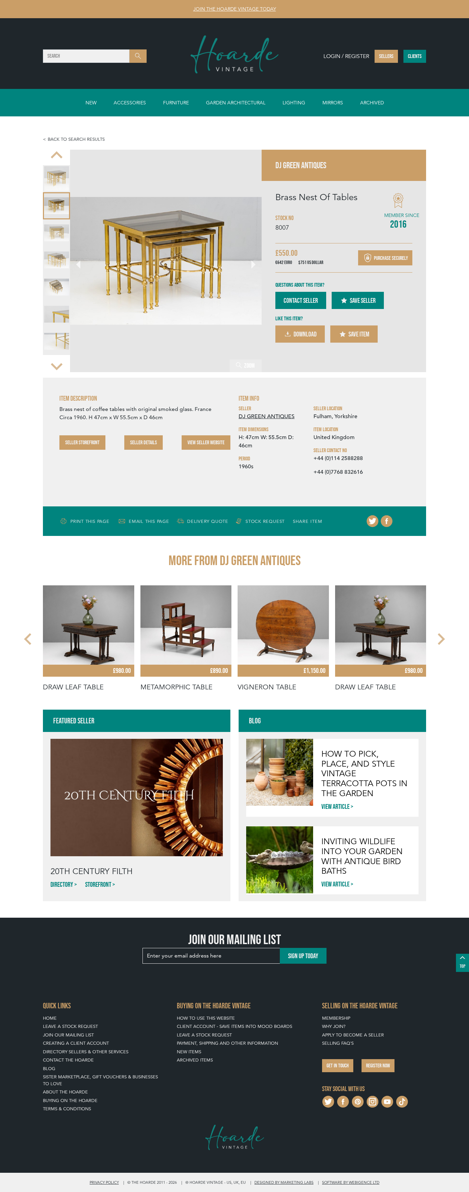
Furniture (176, 103)
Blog (49, 1068)
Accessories (130, 103)
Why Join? (333, 1026)
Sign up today (303, 956)
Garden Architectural (235, 103)
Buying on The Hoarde (70, 1100)
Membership (336, 1018)
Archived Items (195, 1060)
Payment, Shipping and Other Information (227, 1043)
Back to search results (76, 139)
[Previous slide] (56, 156)
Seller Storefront (82, 442)
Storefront (98, 884)
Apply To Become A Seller (353, 1035)
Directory (61, 884)
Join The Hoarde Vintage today (234, 9)
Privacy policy (104, 1182)
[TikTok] (402, 1101)
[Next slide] (56, 366)
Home (50, 1018)
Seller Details (143, 442)
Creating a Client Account (76, 1043)
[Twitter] (372, 521)
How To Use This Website (206, 1018)
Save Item (358, 334)
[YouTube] (387, 1101)
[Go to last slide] (28, 639)
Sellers (386, 56)
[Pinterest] (358, 1101)
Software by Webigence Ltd (350, 1182)
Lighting (294, 103)
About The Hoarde (65, 1092)
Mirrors (332, 103)
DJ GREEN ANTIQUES (267, 416)
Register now (378, 1065)
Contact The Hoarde (68, 1060)
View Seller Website (206, 442)
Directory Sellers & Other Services (85, 1052)
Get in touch (338, 1065)
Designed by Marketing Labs (283, 1182)
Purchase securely (390, 257)
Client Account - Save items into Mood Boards (234, 1026)
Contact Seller (301, 300)
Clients (415, 56)
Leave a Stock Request (70, 1026)
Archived (372, 103)
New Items (189, 1052)
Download (305, 334)
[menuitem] (56, 178)
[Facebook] (386, 521)
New (90, 103)
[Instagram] (372, 1101)
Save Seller (363, 300)
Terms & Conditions (67, 1109)
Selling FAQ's (338, 1043)
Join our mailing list (68, 1035)
